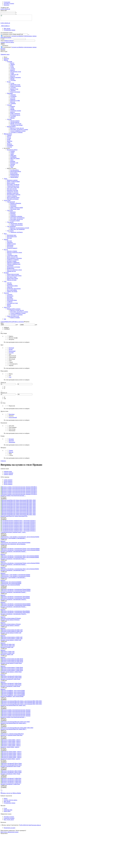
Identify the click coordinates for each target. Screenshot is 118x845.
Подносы (12, 213)
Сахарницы (10, 265)
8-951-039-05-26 (24, 825)
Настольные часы (12, 236)
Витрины (11, 339)
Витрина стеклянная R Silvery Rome (10, 766)
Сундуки (12, 97)
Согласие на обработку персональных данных (24, 36)
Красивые (11, 414)
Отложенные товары (9, 30)
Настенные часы (11, 235)
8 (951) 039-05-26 (5, 9)
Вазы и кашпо (11, 183)
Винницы (13, 212)
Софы (8, 142)
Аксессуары (7, 200)
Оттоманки (13, 96)
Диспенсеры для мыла (16, 223)
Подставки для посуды (16, 219)
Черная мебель (14, 177)
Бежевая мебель (14, 174)
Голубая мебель (14, 170)
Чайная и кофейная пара (13, 264)
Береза (11, 374)
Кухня (8, 81)
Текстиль (6, 293)
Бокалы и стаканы (12, 251)
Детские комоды (14, 122)
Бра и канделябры (12, 290)
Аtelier (12, 154)
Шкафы (12, 78)
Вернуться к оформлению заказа (9, 832)
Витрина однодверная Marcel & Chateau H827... (14, 729)
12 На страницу (8, 479)
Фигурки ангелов (12, 188)
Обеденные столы (15, 84)
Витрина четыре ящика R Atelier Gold (11, 632)
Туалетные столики (15, 110)
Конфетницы (10, 268)
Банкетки (9, 141)
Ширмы (12, 118)
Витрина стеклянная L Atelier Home (10, 686)
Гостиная (9, 61)
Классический (13, 417)
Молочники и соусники (13, 267)
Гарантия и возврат (9, 818)
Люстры (9, 282)
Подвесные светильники (14, 288)
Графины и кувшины (13, 259)
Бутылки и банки (15, 220)
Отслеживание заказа (6, 34)
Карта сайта (7, 811)
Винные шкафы (13, 338)
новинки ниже (8, 471)
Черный (11, 365)
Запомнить (5, 45)
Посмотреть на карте (9, 827)
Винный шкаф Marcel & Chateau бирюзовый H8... (14, 516)
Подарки (6, 272)
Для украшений (11, 226)
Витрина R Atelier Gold (7, 647)
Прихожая (10, 93)
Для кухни (10, 210)
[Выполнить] (28, 34)
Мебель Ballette (17, 793)
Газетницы (13, 206)
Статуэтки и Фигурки (13, 187)
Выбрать (3, 541)
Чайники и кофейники (13, 262)
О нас (5, 808)
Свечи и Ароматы (12, 196)
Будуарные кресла (15, 115)
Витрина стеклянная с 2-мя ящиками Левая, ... (13, 570)
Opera (11, 159)
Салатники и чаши (12, 255)
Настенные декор (15, 209)
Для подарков (12, 427)
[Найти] (16, 12)
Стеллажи (13, 80)
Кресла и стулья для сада (17, 128)
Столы (12, 67)
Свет (5, 281)
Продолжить (4, 833)
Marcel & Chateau (15, 158)
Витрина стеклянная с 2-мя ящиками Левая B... (13, 614)
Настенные (10, 246)
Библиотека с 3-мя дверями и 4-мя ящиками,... (13, 538)
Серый (11, 362)
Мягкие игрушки (11, 280)
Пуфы (12, 65)
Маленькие (12, 442)
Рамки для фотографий (13, 181)
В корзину (3, 498)
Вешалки (12, 99)
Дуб (10, 354)
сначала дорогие (8, 474)
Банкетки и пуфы (15, 100)
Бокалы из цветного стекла (14, 252)
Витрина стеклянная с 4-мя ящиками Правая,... (13, 551)
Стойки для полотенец (16, 225)
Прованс (11, 415)
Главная (3, 321)
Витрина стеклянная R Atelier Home (10, 679)
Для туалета (10, 230)
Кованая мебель (11, 126)
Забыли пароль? (9, 40)
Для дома (11, 425)
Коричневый (12, 356)
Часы (5, 233)
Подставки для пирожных (17, 217)
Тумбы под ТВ (14, 74)
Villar (11, 167)
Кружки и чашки (11, 261)
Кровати (12, 106)
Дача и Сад (7, 307)
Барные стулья (14, 89)
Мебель (6, 60)
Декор (5, 178)
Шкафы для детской (15, 123)
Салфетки (9, 301)
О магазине (7, 2)
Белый (11, 349)
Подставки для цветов (13, 184)
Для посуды (12, 429)
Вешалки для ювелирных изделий (19, 227)
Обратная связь (8, 809)
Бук (10, 375)
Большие (11, 439)
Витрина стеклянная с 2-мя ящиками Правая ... (13, 606)
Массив (11, 452)
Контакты (6, 5)
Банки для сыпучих (12, 256)
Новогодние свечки (12, 278)
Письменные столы (15, 71)
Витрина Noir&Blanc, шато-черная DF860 (12, 696)
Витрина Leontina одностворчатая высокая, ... (13, 495)
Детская (9, 119)
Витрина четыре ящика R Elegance (10, 619)
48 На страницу (8, 482)
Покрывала (10, 295)
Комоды (12, 70)
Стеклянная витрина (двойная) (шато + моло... (13, 532)
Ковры (9, 304)
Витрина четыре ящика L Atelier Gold (11, 640)
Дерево (11, 450)
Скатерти (9, 294)
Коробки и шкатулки (12, 193)
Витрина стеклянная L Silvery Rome (10, 773)
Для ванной (10, 222)
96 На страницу (8, 484)
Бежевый (11, 347)
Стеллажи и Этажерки (16, 132)
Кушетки (9, 144)
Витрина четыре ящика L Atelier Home (11, 671)
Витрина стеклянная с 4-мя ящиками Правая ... (13, 592)
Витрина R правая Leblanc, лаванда (10, 758)
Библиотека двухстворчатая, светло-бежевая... (13, 544)
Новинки (6, 58)
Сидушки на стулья (12, 303)
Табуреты (12, 90)
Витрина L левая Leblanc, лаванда (10, 747)
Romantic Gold (14, 162)
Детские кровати (15, 120)
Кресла (12, 63)
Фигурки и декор (11, 277)
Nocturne (12, 164)
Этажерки (13, 94)
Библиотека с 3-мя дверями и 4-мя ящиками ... (13, 577)
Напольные (10, 245)
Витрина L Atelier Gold (7, 654)
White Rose (13, 155)
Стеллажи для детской (16, 125)
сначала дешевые (8, 473)
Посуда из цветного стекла (14, 269)
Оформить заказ (5, 54)
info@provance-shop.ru (35, 825)
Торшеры (9, 284)
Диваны (12, 64)
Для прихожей (11, 201)
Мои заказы (7, 28)
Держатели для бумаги (16, 232)
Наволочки (10, 298)
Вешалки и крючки (12, 180)
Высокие (11, 440)
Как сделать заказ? (9, 819)
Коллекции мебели (12, 149)
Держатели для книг (12, 191)
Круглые (9, 238)
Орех (10, 360)
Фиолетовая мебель (15, 171)
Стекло (11, 455)
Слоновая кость (14, 175)
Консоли (12, 76)
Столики (12, 68)
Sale (5, 319)
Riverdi (12, 165)
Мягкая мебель (8, 133)
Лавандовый (12, 357)
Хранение (13, 214)
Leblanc (12, 152)
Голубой (11, 352)
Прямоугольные (11, 243)
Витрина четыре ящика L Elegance (10, 625)
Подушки (9, 297)
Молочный (12, 359)
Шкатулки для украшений (17, 229)
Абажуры (9, 287)
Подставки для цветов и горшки (19, 129)
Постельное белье (12, 300)
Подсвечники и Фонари (13, 194)
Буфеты (11, 336)
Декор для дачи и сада (13, 316)
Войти (2, 37)
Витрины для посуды (6, 793)
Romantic (12, 161)
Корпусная (12, 406)
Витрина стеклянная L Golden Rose (10, 784)
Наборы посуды (11, 271)
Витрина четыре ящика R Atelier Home (11, 663)
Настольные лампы (12, 285)
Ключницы (13, 204)
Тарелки (9, 254)
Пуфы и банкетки (15, 113)
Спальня (9, 105)
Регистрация (7, 37)
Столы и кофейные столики (18, 131)
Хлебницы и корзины (16, 216)
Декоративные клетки (13, 186)
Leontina (12, 151)
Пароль (3, 40)
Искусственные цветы (13, 197)
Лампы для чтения (12, 291)
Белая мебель (13, 173)
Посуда (6, 249)
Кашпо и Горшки (15, 317)
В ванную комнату (12, 248)
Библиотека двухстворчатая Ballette (10, 584)
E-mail (2, 39)
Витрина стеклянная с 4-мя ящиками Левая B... (13, 599)
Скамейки (13, 103)
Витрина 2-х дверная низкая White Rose (11, 735)
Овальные (10, 242)
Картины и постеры (12, 190)
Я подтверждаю (19, 36)
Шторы (9, 306)
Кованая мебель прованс (13, 309)
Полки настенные (15, 92)
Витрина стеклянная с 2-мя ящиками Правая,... (13, 564)
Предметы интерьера (13, 199)
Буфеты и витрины (15, 77)
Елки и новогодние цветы (14, 275)
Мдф (10, 453)
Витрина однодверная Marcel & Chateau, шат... (13, 705)
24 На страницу (8, 481)
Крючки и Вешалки (15, 203)
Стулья (12, 83)
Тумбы (12, 73)
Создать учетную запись (7, 42)
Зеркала (6, 239)
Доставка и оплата (9, 3)
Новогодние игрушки (13, 274)
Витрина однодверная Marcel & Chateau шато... (13, 723)
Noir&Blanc (13, 157)
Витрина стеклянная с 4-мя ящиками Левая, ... (13, 558)
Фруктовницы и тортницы (14, 258)
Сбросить (3, 460)
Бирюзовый (12, 351)
